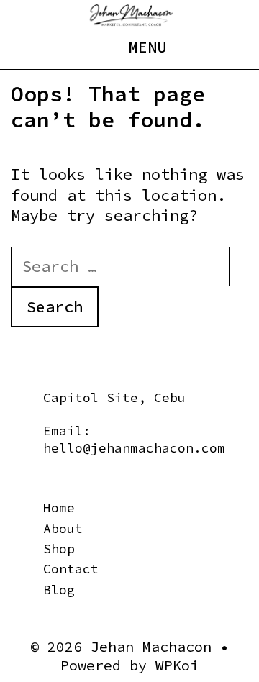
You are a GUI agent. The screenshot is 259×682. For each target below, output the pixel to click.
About (63, 528)
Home (59, 507)
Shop (59, 548)
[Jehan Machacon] (131, 14)
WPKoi (177, 665)
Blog (59, 589)
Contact (71, 568)
